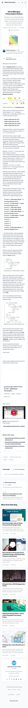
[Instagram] (9, 679)
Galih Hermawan (11, 50)
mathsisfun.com (19, 107)
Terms (18, 690)
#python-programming (15, 457)
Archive (9, 690)
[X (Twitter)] (17, 50)
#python (6, 457)
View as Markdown (15, 30)
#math (5, 460)
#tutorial (11, 460)
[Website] (18, 679)
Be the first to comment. (18, 474)
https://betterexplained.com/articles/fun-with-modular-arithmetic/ (15, 443)
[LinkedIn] (18, 50)
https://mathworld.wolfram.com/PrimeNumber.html (15, 439)
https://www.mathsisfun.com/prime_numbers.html (15, 447)
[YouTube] (16, 679)
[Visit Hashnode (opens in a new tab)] (14, 700)
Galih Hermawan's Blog (11, 2)
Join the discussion (19, 469)
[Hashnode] (21, 679)
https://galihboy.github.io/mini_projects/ (14, 426)
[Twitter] (7, 679)
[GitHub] (11, 679)
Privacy (14, 690)
